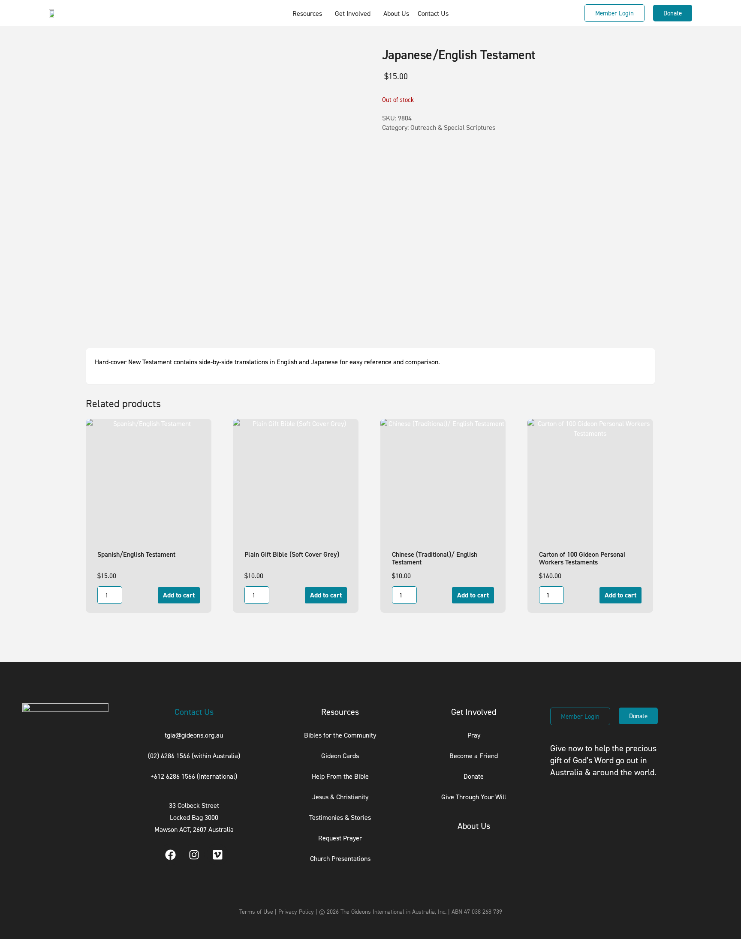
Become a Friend (473, 755)
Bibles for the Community (340, 735)
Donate (474, 776)
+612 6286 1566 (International (193, 776)
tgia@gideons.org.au (194, 735)
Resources (307, 13)
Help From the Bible (340, 776)
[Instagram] (194, 854)
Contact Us (433, 13)
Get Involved (352, 13)
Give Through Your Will (473, 796)
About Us (396, 13)
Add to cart (179, 595)
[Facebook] (170, 854)
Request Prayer (340, 838)
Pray (473, 735)
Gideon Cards (340, 755)
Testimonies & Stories (340, 817)
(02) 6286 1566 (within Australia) (194, 755)
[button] (309, 13)
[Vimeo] (217, 854)
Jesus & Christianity (340, 796)
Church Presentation (338, 858)
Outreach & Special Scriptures (452, 127)
